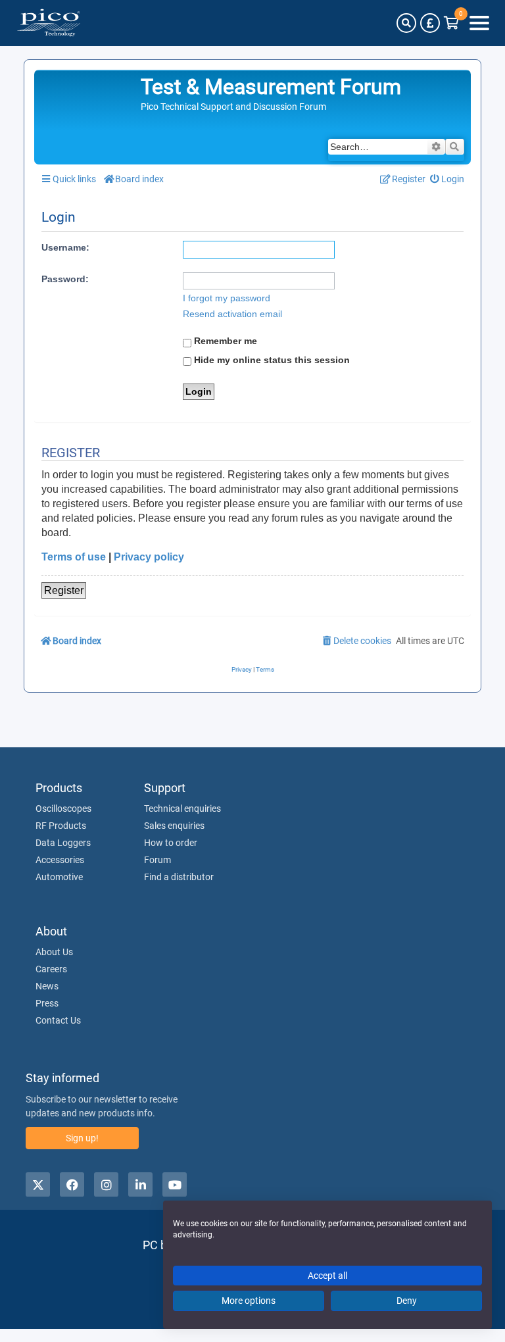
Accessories (60, 860)
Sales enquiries (174, 825)
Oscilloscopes (63, 808)
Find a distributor (179, 877)
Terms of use (73, 556)
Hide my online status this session (270, 360)
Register (64, 590)
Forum (157, 860)
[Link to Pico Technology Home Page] (49, 23)
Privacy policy (149, 556)
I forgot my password (226, 298)
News (47, 986)
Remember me (224, 341)
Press (47, 1003)
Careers (51, 969)
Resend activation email (232, 314)
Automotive (59, 877)
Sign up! (82, 1138)
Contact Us (58, 1020)
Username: (65, 247)
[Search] (406, 23)
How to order (170, 842)
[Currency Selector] (430, 23)
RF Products (61, 825)
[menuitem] (447, 179)
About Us (54, 952)
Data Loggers (63, 842)
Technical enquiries (182, 808)
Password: (65, 279)
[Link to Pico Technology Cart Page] (451, 23)
